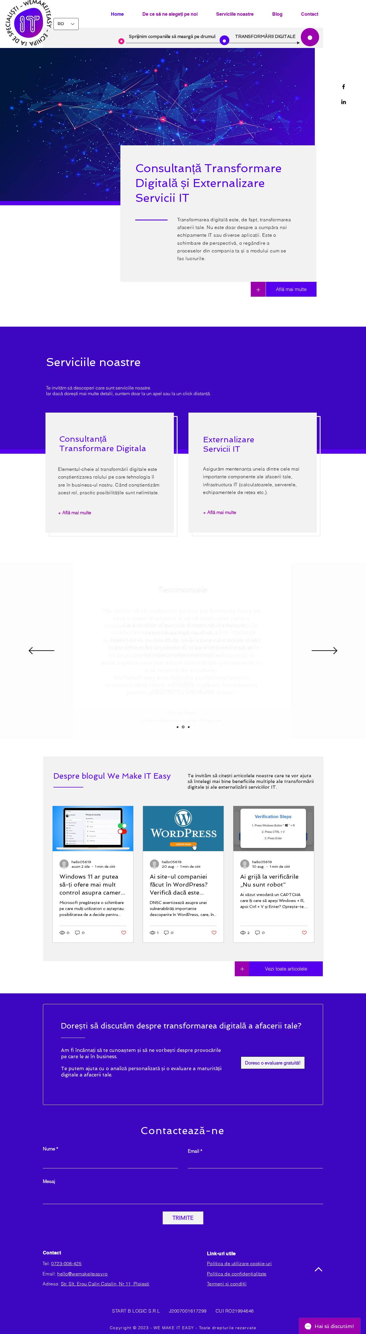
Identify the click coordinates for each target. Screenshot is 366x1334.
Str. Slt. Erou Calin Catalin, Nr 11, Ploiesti (105, 1284)
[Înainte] (324, 651)
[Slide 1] (177, 727)
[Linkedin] (343, 102)
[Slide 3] (189, 727)
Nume (49, 1148)
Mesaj (49, 1181)
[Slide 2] (183, 727)
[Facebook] (343, 86)
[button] (273, 1062)
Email (193, 1151)
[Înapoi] (41, 651)
